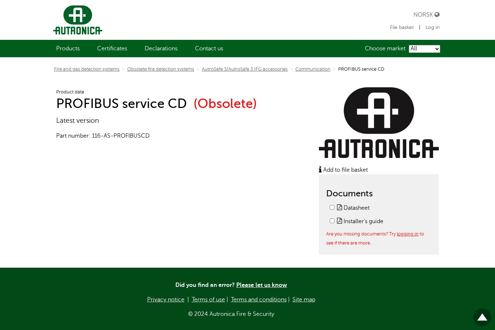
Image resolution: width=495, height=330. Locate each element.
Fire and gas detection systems (87, 69)
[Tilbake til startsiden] (76, 19)
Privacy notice (165, 299)
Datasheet (356, 208)
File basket (402, 27)
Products (68, 48)
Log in (432, 27)
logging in (408, 234)
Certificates (112, 48)
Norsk (423, 15)
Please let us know (261, 285)
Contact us (209, 48)
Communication (312, 69)
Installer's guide (362, 221)
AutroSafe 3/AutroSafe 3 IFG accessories (245, 69)
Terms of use (208, 299)
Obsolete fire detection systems (160, 69)
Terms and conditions (259, 299)
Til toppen (482, 314)
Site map (303, 299)
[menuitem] (68, 48)
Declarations (161, 48)
